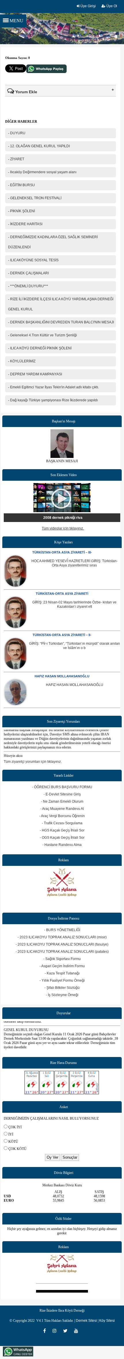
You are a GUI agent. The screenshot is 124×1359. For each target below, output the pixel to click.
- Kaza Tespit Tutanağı (62, 973)
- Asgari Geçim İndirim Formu (62, 966)
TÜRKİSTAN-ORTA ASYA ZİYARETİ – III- (62, 552)
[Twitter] (67, 1331)
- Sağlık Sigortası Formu (62, 959)
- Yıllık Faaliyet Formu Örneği (62, 980)
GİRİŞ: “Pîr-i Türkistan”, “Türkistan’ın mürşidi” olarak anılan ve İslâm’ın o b (74, 646)
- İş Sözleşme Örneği (62, 995)
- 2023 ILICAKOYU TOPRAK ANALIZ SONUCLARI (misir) (62, 937)
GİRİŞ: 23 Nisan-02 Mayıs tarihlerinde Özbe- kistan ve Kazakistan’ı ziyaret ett (74, 604)
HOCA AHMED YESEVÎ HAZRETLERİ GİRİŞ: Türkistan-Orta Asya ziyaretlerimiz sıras (74, 563)
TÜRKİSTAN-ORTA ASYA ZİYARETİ (62, 593)
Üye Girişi (88, 6)
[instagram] (56, 1331)
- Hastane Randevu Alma (62, 845)
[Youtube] (77, 1331)
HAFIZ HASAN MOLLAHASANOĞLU (62, 676)
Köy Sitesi (107, 1321)
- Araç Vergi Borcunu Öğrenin (62, 816)
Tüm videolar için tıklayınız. (63, 528)
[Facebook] (46, 1331)
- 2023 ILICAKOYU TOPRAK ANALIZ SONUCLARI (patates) (62, 952)
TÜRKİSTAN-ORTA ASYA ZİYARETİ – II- (62, 635)
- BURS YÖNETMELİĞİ (62, 930)
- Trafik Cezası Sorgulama (62, 823)
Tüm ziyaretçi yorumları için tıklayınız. (33, 762)
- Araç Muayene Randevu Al (62, 809)
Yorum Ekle (25, 92)
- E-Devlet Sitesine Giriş (62, 794)
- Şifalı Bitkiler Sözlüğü (62, 988)
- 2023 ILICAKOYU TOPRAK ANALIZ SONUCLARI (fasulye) (62, 944)
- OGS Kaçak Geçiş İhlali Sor (62, 838)
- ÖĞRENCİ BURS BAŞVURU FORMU (62, 787)
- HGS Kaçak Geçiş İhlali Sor (62, 830)
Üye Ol (111, 6)
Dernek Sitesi (86, 1321)
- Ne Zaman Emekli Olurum (62, 801)
